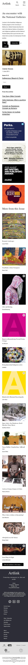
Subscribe (15, 43)
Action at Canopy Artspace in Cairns (12, 489)
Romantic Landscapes (8, 241)
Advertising (6, 632)
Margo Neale (5, 540)
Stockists (6, 622)
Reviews (6, 608)
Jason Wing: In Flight (8, 557)
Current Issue (7, 606)
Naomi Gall (4, 270)
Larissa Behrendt (6, 560)
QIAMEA (4, 367)
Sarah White (5, 451)
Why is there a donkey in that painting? (13, 515)
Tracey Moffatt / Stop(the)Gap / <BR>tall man (13, 448)
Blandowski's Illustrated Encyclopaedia (13, 397)
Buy (5, 43)
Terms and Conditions (16, 657)
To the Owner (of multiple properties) (11, 113)
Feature (4, 82)
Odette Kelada (7, 69)
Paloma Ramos (5, 491)
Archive (5, 610)
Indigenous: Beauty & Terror (13, 78)
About (5, 630)
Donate (5, 634)
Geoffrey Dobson (6, 427)
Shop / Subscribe (8, 618)
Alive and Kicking (7, 307)
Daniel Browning (6, 309)
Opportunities (7, 626)
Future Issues (7, 624)
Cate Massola (5, 517)
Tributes (6, 612)
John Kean (4, 399)
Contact (5, 636)
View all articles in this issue (12, 564)
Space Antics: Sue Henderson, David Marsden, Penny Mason (12, 424)
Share (5, 87)
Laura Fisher (5, 243)
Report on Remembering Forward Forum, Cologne (13, 340)
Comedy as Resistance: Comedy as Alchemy (10, 107)
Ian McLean (5, 343)
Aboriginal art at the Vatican (10, 537)
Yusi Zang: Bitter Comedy (11, 96)
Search (5, 638)
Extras (5, 614)
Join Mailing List (7, 620)
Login (5, 46)
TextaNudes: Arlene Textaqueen (11, 268)
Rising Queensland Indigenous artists (12, 365)
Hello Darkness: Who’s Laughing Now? (14, 101)
